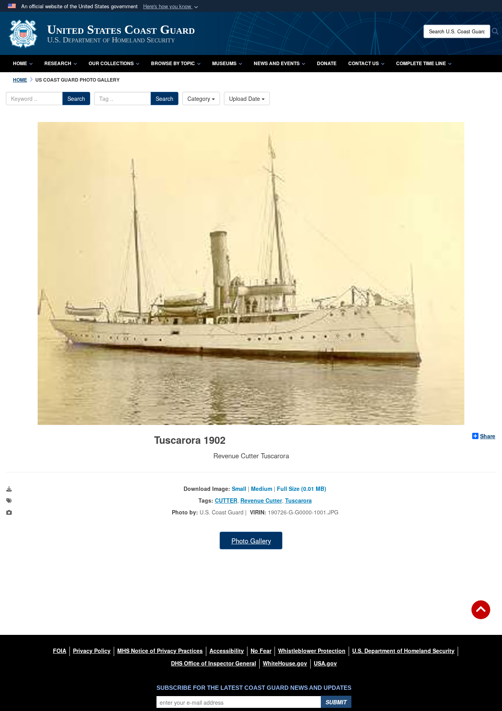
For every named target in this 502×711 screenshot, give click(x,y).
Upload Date (245, 98)
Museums (224, 63)
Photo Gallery (251, 540)
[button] (171, 6)
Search (76, 98)
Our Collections (111, 63)
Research (57, 63)
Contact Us (363, 63)
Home (20, 63)
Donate (326, 63)
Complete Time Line (421, 63)
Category (199, 98)
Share (487, 436)
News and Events (277, 63)
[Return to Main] (480, 614)
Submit (336, 702)
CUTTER (226, 500)
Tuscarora (298, 500)
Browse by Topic (173, 63)
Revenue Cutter (261, 500)
